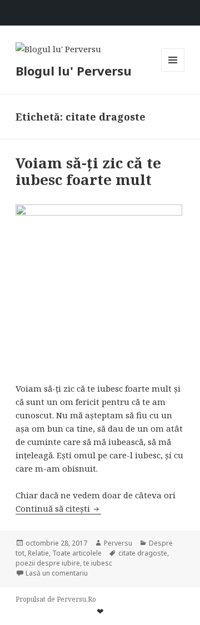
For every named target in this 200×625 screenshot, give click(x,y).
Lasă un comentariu (57, 573)
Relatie (38, 553)
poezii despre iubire (48, 563)
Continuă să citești (58, 508)
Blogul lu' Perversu (74, 70)
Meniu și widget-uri (173, 71)
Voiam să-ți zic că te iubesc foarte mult (88, 171)
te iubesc (97, 563)
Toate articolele (77, 553)
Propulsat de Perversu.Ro (56, 599)
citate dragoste (142, 553)
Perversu (118, 543)
